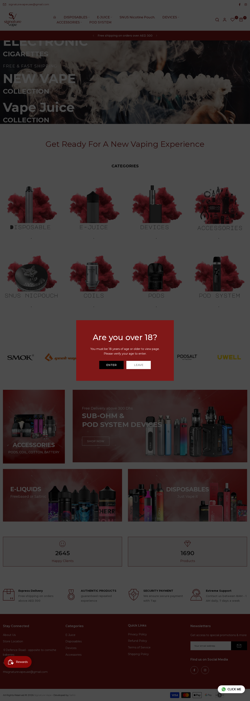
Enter (111, 365)
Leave (138, 365)
